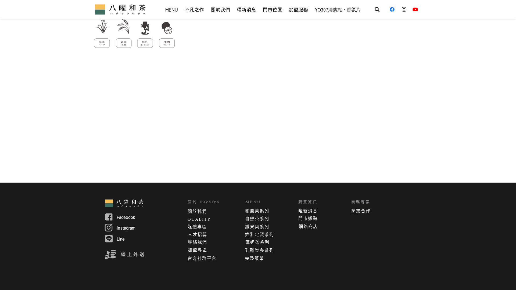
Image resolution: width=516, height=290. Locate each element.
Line (121, 239)
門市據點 (308, 218)
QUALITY (199, 219)
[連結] (121, 9)
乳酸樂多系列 (259, 250)
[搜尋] (377, 9)
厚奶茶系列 (257, 242)
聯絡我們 (197, 242)
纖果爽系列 (257, 226)
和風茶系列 (257, 211)
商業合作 (361, 211)
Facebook (126, 217)
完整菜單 (254, 258)
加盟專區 (197, 250)
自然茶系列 (257, 218)
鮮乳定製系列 (259, 234)
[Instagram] (405, 9)
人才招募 (197, 234)
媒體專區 (197, 226)
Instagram (126, 228)
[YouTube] (417, 9)
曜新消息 (308, 211)
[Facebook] (394, 9)
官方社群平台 (202, 258)
